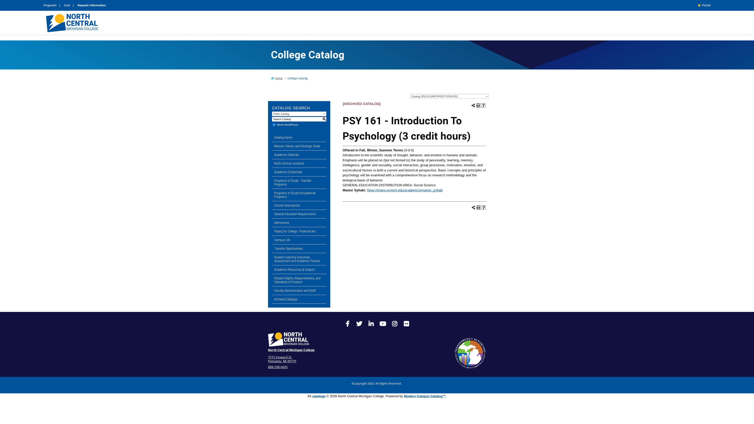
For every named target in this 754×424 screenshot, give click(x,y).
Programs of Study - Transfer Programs (292, 182)
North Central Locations (289, 163)
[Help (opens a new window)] (483, 105)
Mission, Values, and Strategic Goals (297, 146)
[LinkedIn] (371, 325)
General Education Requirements (295, 214)
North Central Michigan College (291, 350)
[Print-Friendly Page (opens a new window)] (478, 105)
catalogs (318, 396)
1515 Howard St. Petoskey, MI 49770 (282, 359)
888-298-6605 (278, 367)
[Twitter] (359, 325)
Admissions (281, 223)
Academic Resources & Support (294, 269)
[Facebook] (347, 325)
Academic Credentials (288, 172)
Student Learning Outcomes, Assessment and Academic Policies (297, 259)
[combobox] (449, 96)
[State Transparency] (470, 353)
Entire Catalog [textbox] (281, 113)
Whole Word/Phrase (287, 124)
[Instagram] (395, 325)
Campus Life (282, 240)
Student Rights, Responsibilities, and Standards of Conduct (297, 280)
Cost (67, 5)
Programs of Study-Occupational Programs (295, 195)
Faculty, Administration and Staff (295, 290)
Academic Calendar (286, 155)
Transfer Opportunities (288, 248)
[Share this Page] (473, 105)
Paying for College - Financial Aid (294, 231)
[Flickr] (406, 325)
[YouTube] (383, 325)
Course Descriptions (287, 205)
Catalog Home (283, 137)
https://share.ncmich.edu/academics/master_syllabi (405, 190)
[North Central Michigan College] (72, 22)
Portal (705, 5)
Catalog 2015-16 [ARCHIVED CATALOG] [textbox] (434, 96)
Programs (50, 5)
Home (279, 78)
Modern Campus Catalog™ (425, 396)
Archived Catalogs (285, 299)
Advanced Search (285, 130)
